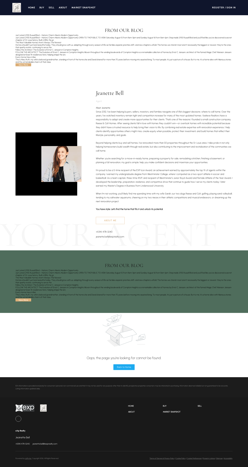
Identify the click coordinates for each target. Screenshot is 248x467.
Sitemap (219, 458)
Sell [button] (51, 7)
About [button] (63, 7)
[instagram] (18, 419)
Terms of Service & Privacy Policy (162, 458)
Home (31, 7)
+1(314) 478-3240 (104, 231)
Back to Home (124, 367)
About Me (110, 220)
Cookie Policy (181, 458)
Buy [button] (41, 7)
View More (23, 65)
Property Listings (209, 458)
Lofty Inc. (28, 458)
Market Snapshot (83, 7)
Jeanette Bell (110, 93)
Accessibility (228, 458)
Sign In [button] (231, 7)
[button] (16, 7)
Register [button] (218, 7)
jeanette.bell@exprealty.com (110, 236)
